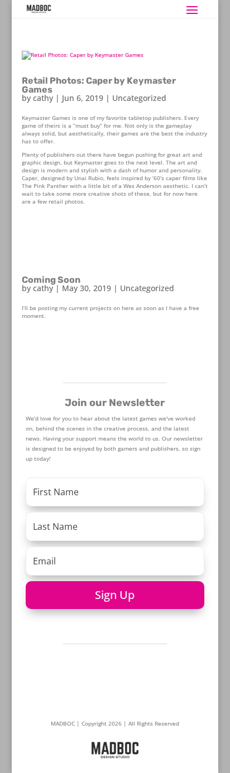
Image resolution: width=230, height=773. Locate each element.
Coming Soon (51, 279)
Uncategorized (139, 98)
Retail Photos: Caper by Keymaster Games (99, 85)
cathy (43, 98)
